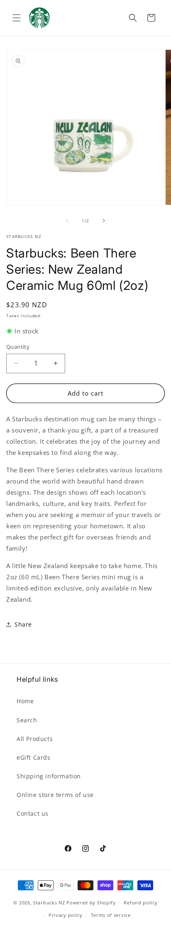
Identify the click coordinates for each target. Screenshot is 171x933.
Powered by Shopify (91, 902)
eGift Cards (34, 757)
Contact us (33, 813)
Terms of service (111, 915)
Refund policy (140, 902)
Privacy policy (66, 915)
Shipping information (49, 776)
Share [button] (23, 624)
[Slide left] (67, 220)
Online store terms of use (55, 795)
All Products (35, 739)
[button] (16, 18)
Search (27, 720)
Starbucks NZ (49, 902)
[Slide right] (104, 220)
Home (25, 701)
